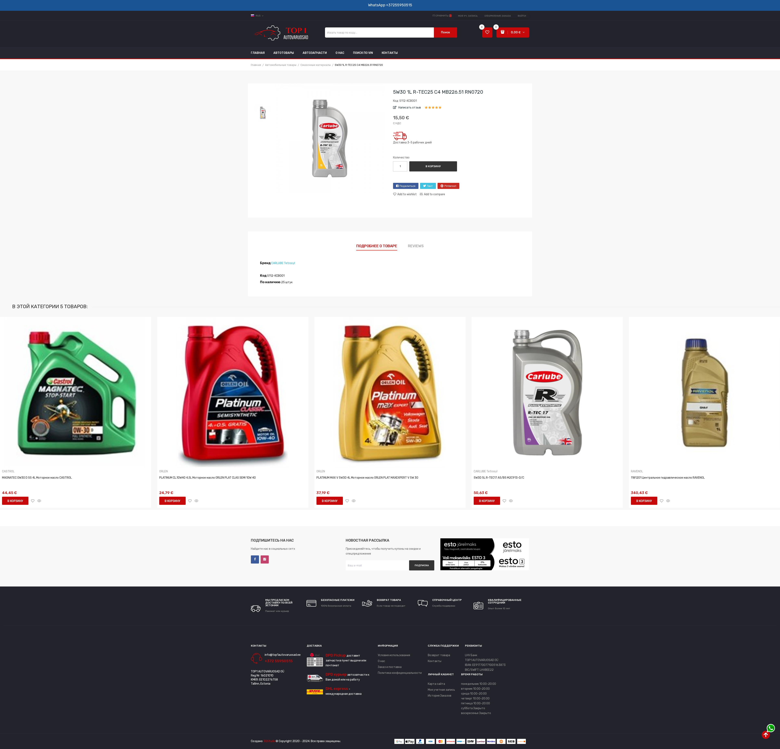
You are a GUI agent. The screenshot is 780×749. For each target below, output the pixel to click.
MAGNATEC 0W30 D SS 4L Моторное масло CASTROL (37, 477)
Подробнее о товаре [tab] (376, 246)
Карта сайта (436, 684)
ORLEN (163, 471)
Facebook (255, 559)
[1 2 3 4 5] (433, 109)
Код (263, 275)
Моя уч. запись (468, 15)
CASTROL (8, 471)
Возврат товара (439, 655)
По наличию (270, 282)
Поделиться (407, 186)
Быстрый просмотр (39, 501)
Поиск (445, 32)
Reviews (416, 246)
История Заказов (439, 695)
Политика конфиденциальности (400, 673)
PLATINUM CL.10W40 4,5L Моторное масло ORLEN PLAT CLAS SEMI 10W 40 (207, 477)
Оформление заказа (497, 15)
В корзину (433, 166)
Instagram (265, 559)
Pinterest (450, 186)
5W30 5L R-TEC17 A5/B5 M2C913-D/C (499, 477)
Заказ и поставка (390, 667)
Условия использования (394, 655)
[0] (487, 32)
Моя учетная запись (441, 690)
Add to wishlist (407, 194)
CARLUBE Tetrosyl (283, 263)
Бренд (265, 263)
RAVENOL (637, 471)
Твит (430, 186)
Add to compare (434, 194)
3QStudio (269, 741)
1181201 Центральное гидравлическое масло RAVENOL (668, 477)
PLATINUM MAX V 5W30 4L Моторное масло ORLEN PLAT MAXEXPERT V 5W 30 (367, 477)
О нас (381, 661)
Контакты (434, 661)
